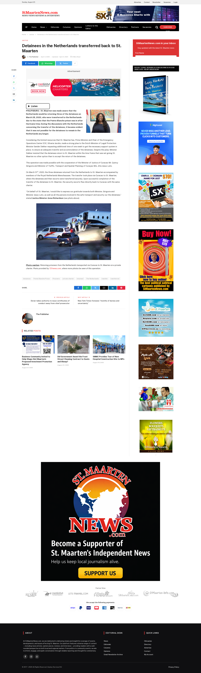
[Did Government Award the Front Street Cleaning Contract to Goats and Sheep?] (73, 344)
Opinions (78, 27)
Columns (66, 27)
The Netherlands (92, 279)
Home (34, 27)
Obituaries (111, 27)
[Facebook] (14, 76)
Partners (135, 27)
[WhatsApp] (14, 82)
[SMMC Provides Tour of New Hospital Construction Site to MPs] (109, 344)
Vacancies (167, 2)
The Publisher (34, 57)
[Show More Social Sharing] (75, 63)
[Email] (14, 94)
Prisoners (56, 279)
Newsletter (157, 2)
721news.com (55, 268)
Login (176, 2)
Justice (25, 40)
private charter (68, 279)
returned (80, 279)
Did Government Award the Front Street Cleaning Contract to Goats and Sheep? (73, 359)
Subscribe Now (168, 27)
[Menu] (26, 27)
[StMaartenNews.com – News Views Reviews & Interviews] (41, 13)
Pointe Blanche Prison (42, 279)
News (42, 27)
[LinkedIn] (14, 100)
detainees (27, 279)
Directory (123, 27)
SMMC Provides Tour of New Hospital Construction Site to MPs (108, 358)
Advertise (137, 2)
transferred (115, 279)
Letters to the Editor (92, 27)
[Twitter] (14, 88)
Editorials (55, 27)
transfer (105, 279)
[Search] (157, 27)
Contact (147, 2)
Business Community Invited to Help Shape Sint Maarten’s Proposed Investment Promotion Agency (37, 360)
